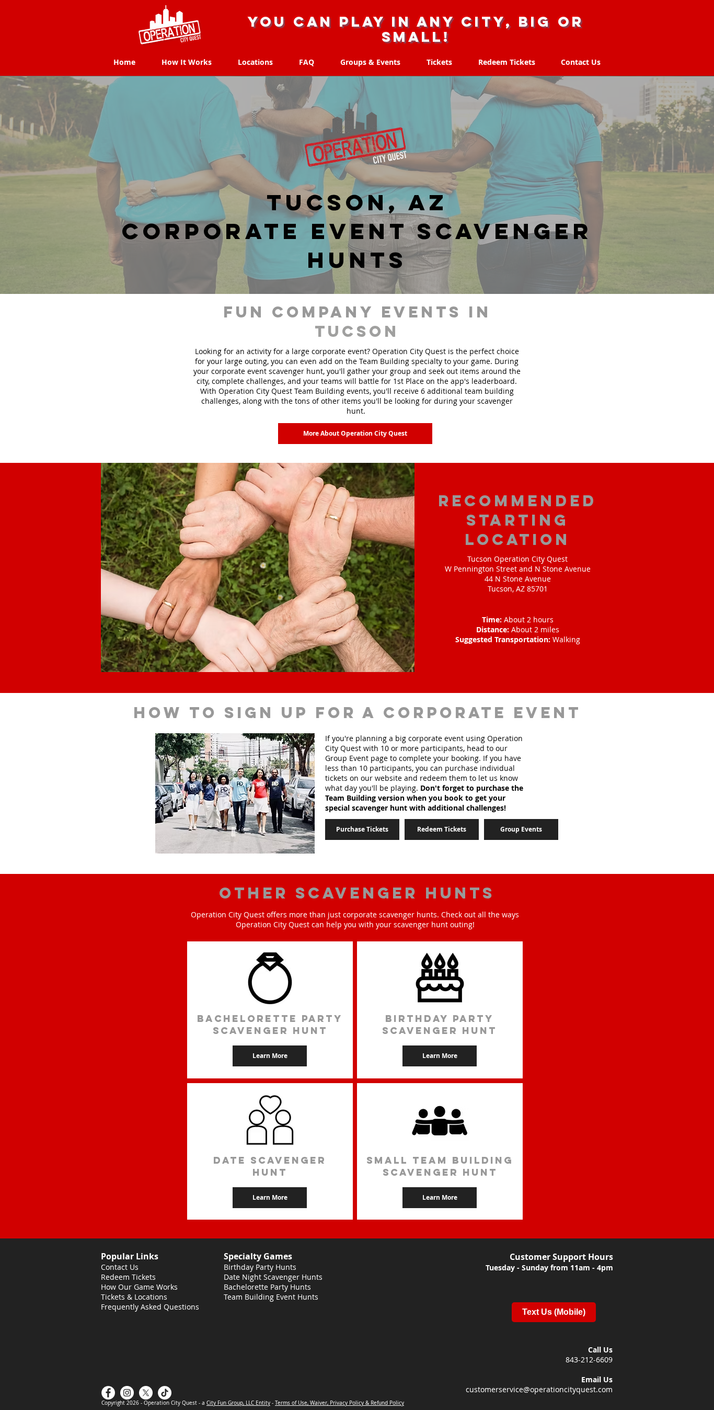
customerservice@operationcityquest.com (539, 1389)
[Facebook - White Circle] (108, 1393)
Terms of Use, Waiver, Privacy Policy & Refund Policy (339, 1403)
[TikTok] (164, 1393)
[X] (146, 1393)
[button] (439, 1055)
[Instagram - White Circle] (127, 1393)
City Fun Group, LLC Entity (238, 1403)
